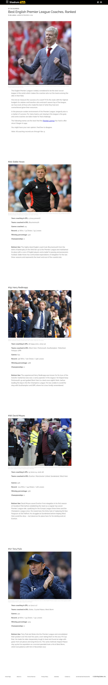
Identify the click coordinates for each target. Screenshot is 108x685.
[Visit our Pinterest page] (100, 2)
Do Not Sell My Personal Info (83, 676)
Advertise (56, 676)
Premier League (49, 121)
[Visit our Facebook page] (98, 2)
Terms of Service (31, 676)
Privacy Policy (44, 676)
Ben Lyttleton (13, 15)
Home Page (8, 676)
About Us (19, 676)
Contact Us (67, 676)
